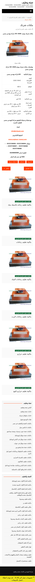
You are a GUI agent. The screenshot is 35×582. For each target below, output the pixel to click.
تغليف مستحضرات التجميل (23, 561)
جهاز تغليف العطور (26, 547)
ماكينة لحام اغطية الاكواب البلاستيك (21, 489)
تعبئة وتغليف (27, 2)
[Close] (33, 577)
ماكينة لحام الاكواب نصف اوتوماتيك (21, 481)
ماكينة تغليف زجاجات (23, 242)
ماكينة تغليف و (27, 503)
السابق (27, 168)
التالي (7, 168)
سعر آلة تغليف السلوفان (24, 543)
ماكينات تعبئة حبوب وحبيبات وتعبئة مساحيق (19, 431)
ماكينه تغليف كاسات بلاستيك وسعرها (21, 519)
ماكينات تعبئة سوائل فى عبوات (22, 443)
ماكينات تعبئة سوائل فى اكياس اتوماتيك (20, 439)
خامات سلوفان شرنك (25, 415)
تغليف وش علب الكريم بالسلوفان (21, 551)
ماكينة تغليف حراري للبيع (22, 391)
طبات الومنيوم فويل (25, 419)
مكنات (21, 162)
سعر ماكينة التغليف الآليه (24, 539)
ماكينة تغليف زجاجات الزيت (21, 317)
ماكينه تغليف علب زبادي (24, 523)
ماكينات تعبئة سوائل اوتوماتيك (23, 435)
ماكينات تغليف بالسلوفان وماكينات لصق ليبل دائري (18, 452)
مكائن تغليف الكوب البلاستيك (23, 507)
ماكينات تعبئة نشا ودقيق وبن (23, 447)
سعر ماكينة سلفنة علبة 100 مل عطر (21, 535)
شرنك (29, 162)
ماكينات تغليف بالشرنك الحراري (23, 29)
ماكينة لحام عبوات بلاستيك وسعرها (21, 531)
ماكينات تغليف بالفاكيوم (24, 461)
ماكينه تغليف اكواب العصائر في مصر (21, 527)
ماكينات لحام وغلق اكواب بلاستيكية (21, 469)
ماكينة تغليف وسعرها (25, 499)
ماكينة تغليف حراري (24, 354)
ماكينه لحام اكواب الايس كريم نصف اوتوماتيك (18, 511)
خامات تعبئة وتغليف (25, 411)
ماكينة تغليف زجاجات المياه (21, 279)
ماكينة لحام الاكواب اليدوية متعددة (21, 485)
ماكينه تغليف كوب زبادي (24, 515)
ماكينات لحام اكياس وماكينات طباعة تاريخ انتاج (18, 465)
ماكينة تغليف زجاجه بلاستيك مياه (19, 205)
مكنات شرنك (12, 162)
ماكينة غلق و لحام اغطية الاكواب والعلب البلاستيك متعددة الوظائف (20, 494)
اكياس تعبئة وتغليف (25, 407)
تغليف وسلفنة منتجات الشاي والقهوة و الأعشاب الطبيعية (18, 556)
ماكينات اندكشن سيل (25, 427)
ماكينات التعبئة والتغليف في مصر (22, 423)
